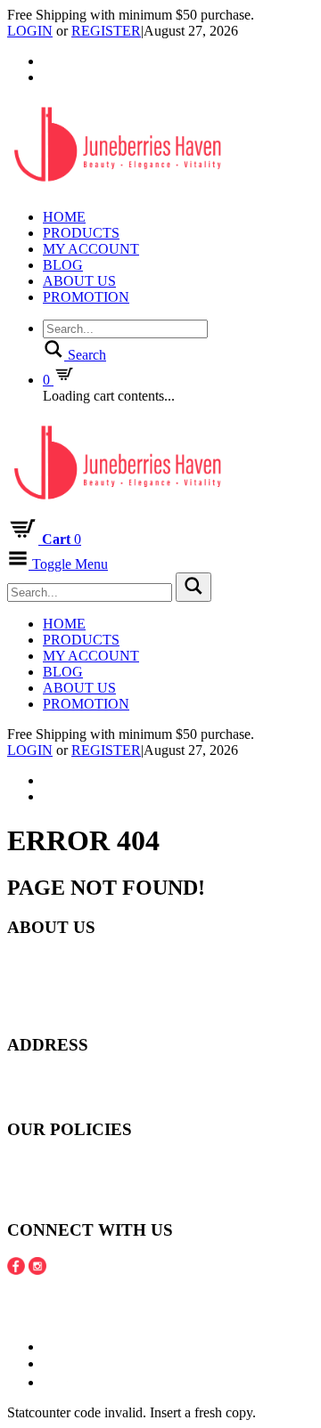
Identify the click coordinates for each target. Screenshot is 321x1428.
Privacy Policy (48, 1196)
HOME (64, 216)
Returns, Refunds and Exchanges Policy (120, 1180)
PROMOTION (86, 296)
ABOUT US (79, 280)
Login (30, 30)
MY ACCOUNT (91, 248)
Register (106, 30)
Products (81, 232)
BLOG (63, 264)
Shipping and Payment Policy (90, 1164)
